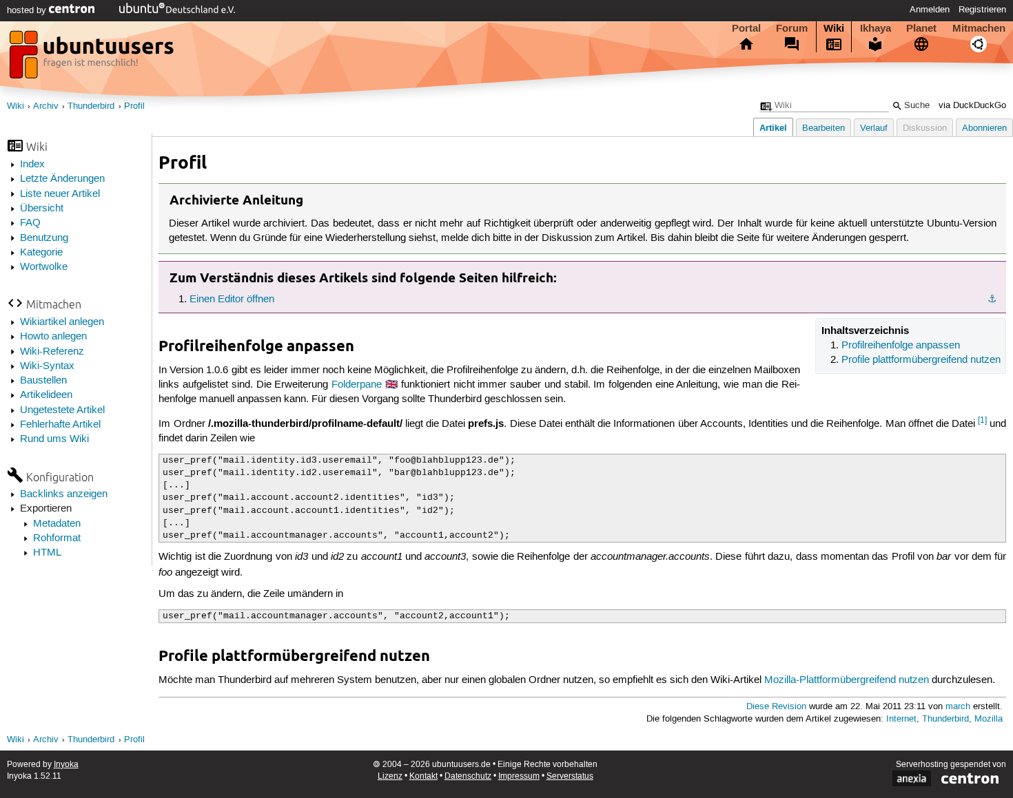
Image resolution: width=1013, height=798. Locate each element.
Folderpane (356, 385)
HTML (47, 553)
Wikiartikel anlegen (62, 322)
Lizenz (390, 776)
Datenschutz (467, 776)
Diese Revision (776, 707)
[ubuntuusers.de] (93, 59)
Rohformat (57, 538)
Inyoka (66, 764)
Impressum (519, 776)
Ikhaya (875, 28)
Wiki (833, 28)
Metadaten (57, 524)
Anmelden (930, 9)
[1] (982, 420)
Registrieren (982, 9)
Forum (792, 28)
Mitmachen (978, 28)
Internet (901, 719)
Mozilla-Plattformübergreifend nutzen (846, 680)
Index (32, 164)
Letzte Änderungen (62, 179)
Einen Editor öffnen (232, 299)
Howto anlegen (53, 336)
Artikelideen (46, 395)
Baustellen (43, 381)
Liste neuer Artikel (60, 194)
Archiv (46, 106)
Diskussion (925, 128)
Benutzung (44, 238)
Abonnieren (984, 128)
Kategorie (41, 252)
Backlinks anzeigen (64, 494)
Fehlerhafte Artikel (60, 425)
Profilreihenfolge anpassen (900, 345)
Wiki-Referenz (52, 352)
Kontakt (423, 776)
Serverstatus (569, 776)
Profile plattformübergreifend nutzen (921, 360)
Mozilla (988, 719)
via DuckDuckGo (972, 106)
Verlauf (874, 128)
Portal (746, 28)
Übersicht (41, 208)
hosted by (28, 10)
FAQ (30, 223)
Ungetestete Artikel (62, 410)
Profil (134, 106)
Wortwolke (44, 267)
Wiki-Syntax (47, 366)
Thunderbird (91, 106)
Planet (921, 28)
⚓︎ (992, 299)
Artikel (773, 128)
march (957, 707)
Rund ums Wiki (54, 439)
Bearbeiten (823, 128)
